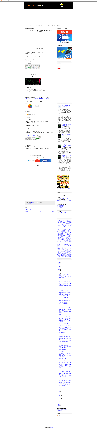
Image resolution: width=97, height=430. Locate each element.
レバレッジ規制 (63, 251)
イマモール (60, 226)
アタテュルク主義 (61, 223)
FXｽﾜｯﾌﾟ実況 (69, 221)
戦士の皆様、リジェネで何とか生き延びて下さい (66, 156)
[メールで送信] (37, 202)
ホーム (40, 211)
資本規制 (63, 253)
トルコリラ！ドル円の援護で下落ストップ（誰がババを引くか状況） (65, 295)
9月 (59, 394)
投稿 (59, 415)
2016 (59, 262)
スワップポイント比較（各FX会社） (38, 25)
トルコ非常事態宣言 (61, 247)
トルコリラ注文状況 (66, 237)
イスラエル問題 (69, 225)
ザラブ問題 (63, 231)
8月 (59, 392)
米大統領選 (59, 256)
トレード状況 (64, 248)
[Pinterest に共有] (41, 202)
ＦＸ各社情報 (59, 222)
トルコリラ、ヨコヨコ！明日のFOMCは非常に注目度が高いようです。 (65, 328)
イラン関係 (63, 226)
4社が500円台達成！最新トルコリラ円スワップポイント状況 (66, 106)
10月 (60, 395)
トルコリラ (62, 236)
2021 (59, 269)
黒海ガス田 (60, 253)
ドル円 (61, 248)
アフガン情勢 (66, 223)
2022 (59, 400)
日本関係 (68, 254)
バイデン (67, 248)
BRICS (58, 220)
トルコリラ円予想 (67, 236)
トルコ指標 (59, 241)
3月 (59, 273)
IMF (62, 222)
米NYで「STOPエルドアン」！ (64, 299)
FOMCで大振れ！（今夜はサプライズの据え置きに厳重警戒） (65, 334)
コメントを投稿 (28, 209)
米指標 (65, 255)
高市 (58, 253)
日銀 (65, 254)
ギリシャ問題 (62, 230)
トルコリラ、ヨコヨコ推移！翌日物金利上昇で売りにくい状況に (65, 365)
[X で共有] (39, 202)
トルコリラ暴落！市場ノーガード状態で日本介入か (66, 125)
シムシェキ (67, 231)
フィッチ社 (61, 249)
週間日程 (26, 25)
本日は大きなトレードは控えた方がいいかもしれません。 (65, 374)
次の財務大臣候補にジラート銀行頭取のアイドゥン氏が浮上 (65, 376)
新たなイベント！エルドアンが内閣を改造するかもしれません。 (65, 358)
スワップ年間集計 (66, 233)
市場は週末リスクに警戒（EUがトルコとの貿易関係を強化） (65, 369)
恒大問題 (68, 252)
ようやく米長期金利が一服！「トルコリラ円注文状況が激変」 (65, 305)
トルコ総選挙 (66, 244)
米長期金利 (62, 256)
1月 (59, 270)
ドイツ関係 (61, 234)
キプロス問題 (69, 229)
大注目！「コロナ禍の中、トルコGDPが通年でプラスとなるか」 (65, 275)
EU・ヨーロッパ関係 (63, 220)
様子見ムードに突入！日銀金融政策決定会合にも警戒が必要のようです (65, 325)
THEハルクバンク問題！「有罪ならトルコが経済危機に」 (65, 282)
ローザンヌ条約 (68, 251)
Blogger (51, 427)
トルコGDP (63, 235)
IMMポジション (65, 222)
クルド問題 (67, 230)
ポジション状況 (65, 249)
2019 (59, 266)
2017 (59, 263)
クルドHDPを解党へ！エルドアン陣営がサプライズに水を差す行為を (65, 341)
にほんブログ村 (59, 410)
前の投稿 (53, 211)
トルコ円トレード (63, 238)
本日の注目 (69, 256)
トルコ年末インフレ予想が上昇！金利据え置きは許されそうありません (65, 319)
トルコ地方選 (63, 245)
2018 (59, 265)
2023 (59, 401)
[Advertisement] (48, 16)
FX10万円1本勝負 (60, 221)
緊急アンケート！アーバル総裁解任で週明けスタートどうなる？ (38, 98)
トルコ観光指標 (67, 239)
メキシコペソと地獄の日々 (47, 25)
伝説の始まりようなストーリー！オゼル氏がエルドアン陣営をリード (66, 145)
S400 (58, 223)
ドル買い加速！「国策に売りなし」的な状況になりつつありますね (65, 303)
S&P (70, 222)
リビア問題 (66, 250)
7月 (59, 391)
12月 (60, 398)
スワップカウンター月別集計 (63, 232)
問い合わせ (29, 25)
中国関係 (60, 254)
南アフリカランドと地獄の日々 (56, 25)
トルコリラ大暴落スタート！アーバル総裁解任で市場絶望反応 (65, 349)
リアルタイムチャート (61, 250)
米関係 (59, 255)
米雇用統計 (62, 255)
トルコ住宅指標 (68, 241)
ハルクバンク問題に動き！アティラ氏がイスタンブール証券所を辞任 (65, 297)
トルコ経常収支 (64, 240)
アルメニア (66, 224)
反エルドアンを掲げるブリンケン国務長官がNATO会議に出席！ (65, 332)
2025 (59, 404)
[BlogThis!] (38, 202)
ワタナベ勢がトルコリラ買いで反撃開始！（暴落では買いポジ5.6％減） (65, 381)
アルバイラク (61, 224)
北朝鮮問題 (66, 256)
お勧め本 (65, 229)
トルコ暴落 (29, 203)
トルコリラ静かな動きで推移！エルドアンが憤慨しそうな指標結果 (65, 323)
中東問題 (63, 254)
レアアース (59, 251)
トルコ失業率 (64, 241)
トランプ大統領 (66, 234)
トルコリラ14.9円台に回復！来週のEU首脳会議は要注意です (65, 343)
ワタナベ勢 (61, 252)
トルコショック (67, 235)
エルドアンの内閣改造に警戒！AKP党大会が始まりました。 (65, 360)
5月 (59, 388)
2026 (59, 405)
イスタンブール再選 (63, 225)
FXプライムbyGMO (31, 135)
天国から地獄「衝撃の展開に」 (64, 345)
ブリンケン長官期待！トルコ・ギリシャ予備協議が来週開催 (65, 316)
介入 (66, 252)
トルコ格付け (62, 239)
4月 (59, 387)
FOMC (70, 220)
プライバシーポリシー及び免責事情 (62, 420)
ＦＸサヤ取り (65, 221)
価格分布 (64, 252)
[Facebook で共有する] (40, 202)
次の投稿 (26, 211)
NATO (69, 222)
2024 (59, 402)
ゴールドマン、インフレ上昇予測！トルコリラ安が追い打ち (65, 385)
